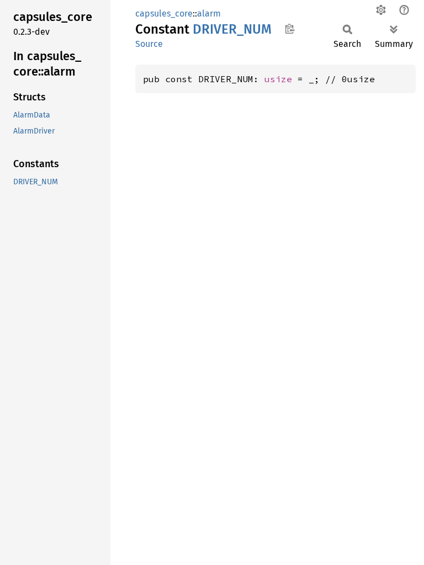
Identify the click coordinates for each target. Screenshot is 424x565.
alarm (209, 13)
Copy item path (289, 28)
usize (278, 78)
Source (149, 44)
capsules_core (164, 13)
